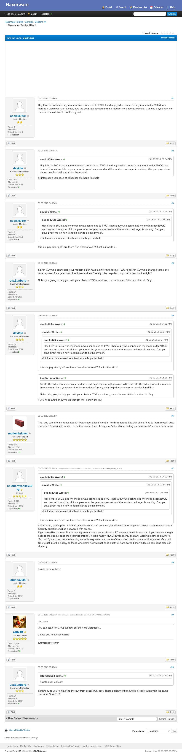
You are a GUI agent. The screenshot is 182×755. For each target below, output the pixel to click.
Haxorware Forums (14, 22)
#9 (173, 615)
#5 (173, 315)
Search (122, 7)
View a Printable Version (19, 730)
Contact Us (25, 746)
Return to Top (52, 746)
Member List (140, 7)
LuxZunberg (18, 280)
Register (44, 14)
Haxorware (38, 746)
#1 (173, 98)
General (29, 22)
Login (34, 14)
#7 (173, 468)
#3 (173, 203)
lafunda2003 (18, 579)
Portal (108, 7)
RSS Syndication (113, 746)
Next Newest (29, 718)
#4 (173, 263)
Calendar (158, 7)
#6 (173, 416)
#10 (172, 667)
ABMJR (18, 632)
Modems (39, 22)
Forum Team (12, 746)
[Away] (21, 490)
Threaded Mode (168, 38)
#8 (173, 562)
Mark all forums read (92, 746)
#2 (173, 151)
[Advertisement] (91, 68)
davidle (18, 168)
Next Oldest (14, 718)
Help (172, 7)
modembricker (18, 433)
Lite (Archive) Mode (70, 746)
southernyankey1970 (112, 468)
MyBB (18, 751)
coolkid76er (18, 115)
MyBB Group (40, 751)
